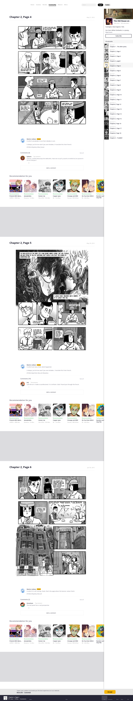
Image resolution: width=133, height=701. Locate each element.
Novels (45, 4)
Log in (100, 5)
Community (52, 4)
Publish (107, 5)
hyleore (29, 156)
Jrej (28, 382)
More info (20, 692)
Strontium (30, 603)
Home (32, 4)
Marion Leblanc (31, 139)
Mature (60, 4)
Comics (38, 4)
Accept (110, 692)
